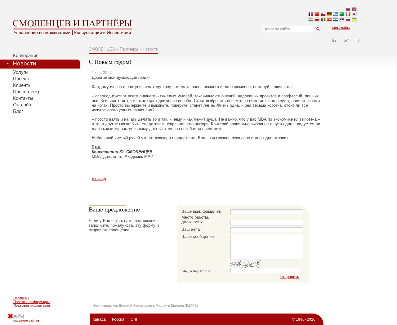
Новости (24, 63)
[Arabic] (341, 15)
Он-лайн (22, 104)
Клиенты (22, 85)
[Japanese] (354, 15)
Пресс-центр (26, 91)
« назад (99, 178)
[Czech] (323, 15)
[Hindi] (310, 20)
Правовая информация (31, 305)
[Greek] (335, 15)
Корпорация (25, 55)
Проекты (22, 78)
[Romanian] (323, 20)
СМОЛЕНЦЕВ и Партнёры (113, 49)
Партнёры (21, 298)
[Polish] (316, 20)
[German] (329, 15)
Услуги (20, 72)
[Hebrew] (335, 20)
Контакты (23, 98)
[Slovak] (348, 20)
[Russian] (348, 9)
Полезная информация (31, 302)
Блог (18, 111)
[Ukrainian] (354, 20)
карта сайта (341, 27)
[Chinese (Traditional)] (316, 15)
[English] (354, 9)
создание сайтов (26, 320)
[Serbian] (341, 20)
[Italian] (348, 15)
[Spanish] (329, 20)
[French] (310, 15)
